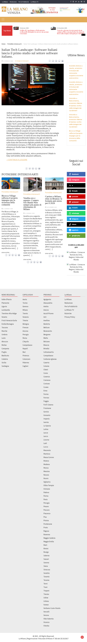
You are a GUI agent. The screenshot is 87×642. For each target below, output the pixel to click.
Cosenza (47, 376)
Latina (46, 429)
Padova (46, 492)
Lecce (46, 433)
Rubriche (68, 313)
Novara (46, 475)
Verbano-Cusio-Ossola (52, 608)
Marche (4, 331)
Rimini (46, 548)
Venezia (26, 317)
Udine (46, 597)
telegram (75, 219)
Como (46, 373)
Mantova (47, 454)
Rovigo (46, 552)
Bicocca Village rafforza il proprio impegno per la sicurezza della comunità (10, 200)
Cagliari (25, 366)
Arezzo (46, 310)
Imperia (46, 419)
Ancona (25, 331)
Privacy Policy (70, 317)
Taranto (46, 576)
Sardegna (5, 366)
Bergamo (47, 334)
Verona (46, 615)
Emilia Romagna (8, 324)
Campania (5, 348)
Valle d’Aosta (6, 299)
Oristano (47, 489)
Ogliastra (47, 482)
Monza (46, 468)
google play (76, 235)
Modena (47, 464)
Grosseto (47, 415)
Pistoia (46, 520)
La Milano (5, 2)
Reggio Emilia (49, 541)
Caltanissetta (49, 352)
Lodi (45, 443)
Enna (45, 390)
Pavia (45, 499)
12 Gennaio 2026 (8, 208)
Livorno (46, 440)
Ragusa (46, 531)
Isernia (46, 422)
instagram (75, 180)
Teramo (46, 580)
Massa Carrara (49, 457)
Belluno (47, 327)
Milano (25, 310)
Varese (46, 605)
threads (75, 191)
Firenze (25, 327)
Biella (46, 338)
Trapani (46, 590)
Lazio (4, 338)
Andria (46, 306)
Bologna (26, 324)
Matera (46, 461)
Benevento (48, 331)
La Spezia (47, 426)
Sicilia (4, 362)
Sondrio (47, 573)
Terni (45, 583)
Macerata (47, 450)
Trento (25, 313)
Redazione (13, 2)
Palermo (26, 362)
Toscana (5, 327)
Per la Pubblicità (24, 2)
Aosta (25, 299)
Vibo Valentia (48, 619)
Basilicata (5, 355)
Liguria (4, 306)
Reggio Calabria (49, 538)
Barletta (47, 324)
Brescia (46, 345)
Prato (46, 527)
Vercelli (46, 612)
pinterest (75, 202)
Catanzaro (26, 359)
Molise (4, 345)
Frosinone (47, 408)
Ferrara (46, 397)
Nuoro (46, 478)
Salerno (46, 555)
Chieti (46, 369)
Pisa (45, 517)
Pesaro (46, 506)
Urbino (46, 601)
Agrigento (47, 299)
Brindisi (46, 348)
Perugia (26, 334)
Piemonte (5, 303)
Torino (25, 303)
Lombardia (6, 310)
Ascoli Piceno (48, 313)
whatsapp (75, 213)
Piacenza (47, 513)
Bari (24, 352)
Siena (46, 566)
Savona (46, 562)
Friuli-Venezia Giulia (9, 320)
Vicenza (46, 622)
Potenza (26, 355)
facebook (75, 174)
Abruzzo (5, 341)
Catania (46, 366)
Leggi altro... (6, 252)
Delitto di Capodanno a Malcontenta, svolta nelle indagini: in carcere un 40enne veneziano (34, 32)
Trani (45, 587)
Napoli (25, 348)
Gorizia (46, 412)
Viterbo (46, 626)
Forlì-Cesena (48, 405)
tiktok (74, 224)
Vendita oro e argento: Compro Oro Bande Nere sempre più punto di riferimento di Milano (32, 204)
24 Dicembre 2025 (52, 207)
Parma (46, 496)
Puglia (4, 352)
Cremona (47, 380)
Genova (25, 306)
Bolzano (47, 341)
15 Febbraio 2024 (8, 61)
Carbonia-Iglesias (50, 359)
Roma (25, 338)
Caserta (46, 362)
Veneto (4, 317)
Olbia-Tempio (49, 485)
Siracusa (47, 569)
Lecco (46, 436)
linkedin (75, 208)
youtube (75, 196)
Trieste (25, 320)
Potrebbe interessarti (22, 61)
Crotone (47, 383)
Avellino (47, 320)
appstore (75, 230)
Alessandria (48, 303)
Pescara (46, 510)
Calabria (5, 359)
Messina (47, 471)
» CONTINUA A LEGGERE (16, 159)
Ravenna (47, 534)
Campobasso (27, 345)
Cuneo (46, 387)
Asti (45, 317)
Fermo (46, 394)
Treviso (46, 594)
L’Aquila (26, 341)
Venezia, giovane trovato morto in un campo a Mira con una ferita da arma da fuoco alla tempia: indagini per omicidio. (70, 32)
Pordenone (48, 524)
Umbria (4, 334)
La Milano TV (34, 2)
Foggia (46, 401)
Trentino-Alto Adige (9, 313)
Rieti (45, 545)
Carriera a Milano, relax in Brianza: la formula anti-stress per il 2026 (53, 199)
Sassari (46, 559)
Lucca (46, 447)
